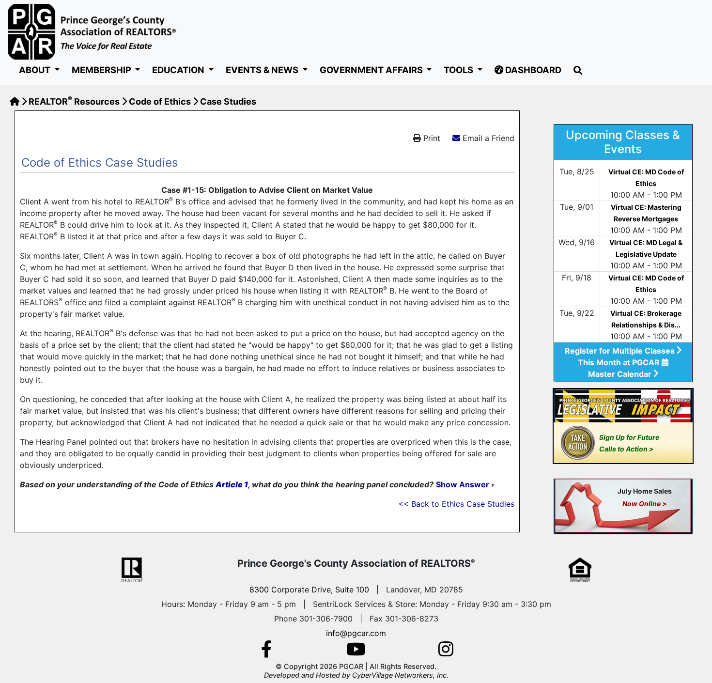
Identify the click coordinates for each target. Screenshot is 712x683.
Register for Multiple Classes (621, 351)
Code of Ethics (160, 101)
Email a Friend (488, 138)
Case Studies (228, 101)
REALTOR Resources (74, 101)
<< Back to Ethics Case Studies (456, 504)
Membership (102, 69)
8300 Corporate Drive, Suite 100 (309, 589)
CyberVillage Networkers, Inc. (400, 675)
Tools (459, 69)
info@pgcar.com (356, 633)
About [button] (35, 69)
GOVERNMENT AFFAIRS (372, 69)
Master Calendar (620, 374)
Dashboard (532, 69)
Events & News (263, 69)
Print (430, 138)
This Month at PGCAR (620, 362)
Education (179, 69)
